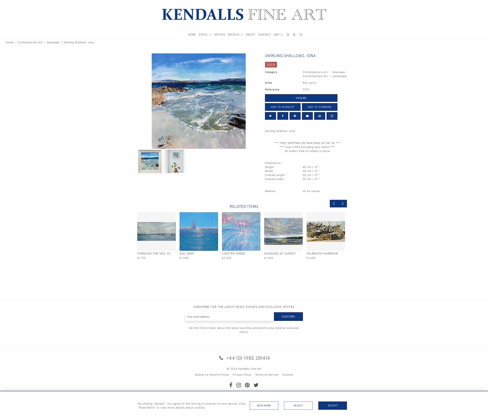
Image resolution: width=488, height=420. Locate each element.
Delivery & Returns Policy (212, 374)
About (250, 34)
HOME (192, 34)
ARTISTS (219, 34)
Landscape (339, 76)
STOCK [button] (204, 34)
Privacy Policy (242, 374)
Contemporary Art (30, 42)
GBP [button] (277, 34)
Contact (264, 34)
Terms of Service (266, 374)
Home (10, 42)
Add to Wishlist (283, 106)
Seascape (53, 42)
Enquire (301, 98)
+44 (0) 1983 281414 (247, 358)
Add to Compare (320, 106)
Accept (333, 405)
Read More (264, 405)
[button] (301, 35)
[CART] (288, 35)
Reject (298, 405)
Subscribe (288, 316)
